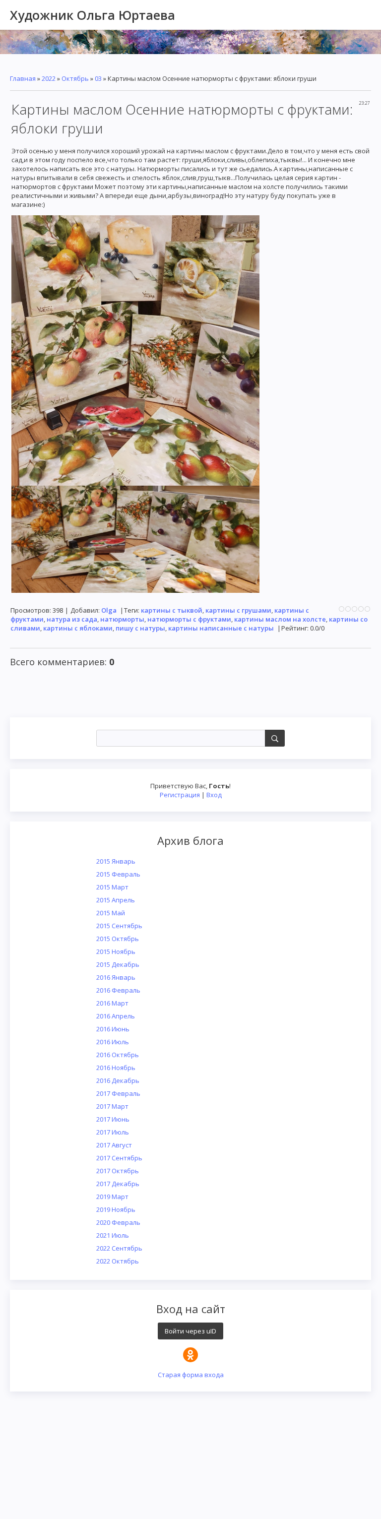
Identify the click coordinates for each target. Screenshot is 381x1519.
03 (98, 78)
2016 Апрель (115, 1016)
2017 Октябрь (117, 1170)
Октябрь (75, 78)
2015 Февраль (118, 874)
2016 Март (112, 1003)
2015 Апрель (115, 899)
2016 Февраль (118, 990)
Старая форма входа (191, 1374)
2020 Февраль (118, 1222)
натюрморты (122, 619)
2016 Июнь (112, 1028)
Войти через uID (190, 1331)
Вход (214, 794)
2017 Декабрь (117, 1183)
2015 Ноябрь (115, 951)
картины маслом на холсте (280, 619)
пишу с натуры (140, 628)
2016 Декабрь (117, 1080)
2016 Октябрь (117, 1054)
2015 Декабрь (117, 964)
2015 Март (112, 887)
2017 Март (112, 1106)
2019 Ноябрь (115, 1209)
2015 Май (110, 912)
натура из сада (72, 619)
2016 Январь (115, 977)
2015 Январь (115, 861)
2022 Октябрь (117, 1261)
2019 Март (112, 1196)
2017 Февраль (118, 1093)
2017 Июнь (112, 1119)
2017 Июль (112, 1132)
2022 (49, 78)
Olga (109, 610)
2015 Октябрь (117, 938)
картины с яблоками (78, 628)
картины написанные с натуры (221, 628)
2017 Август (114, 1144)
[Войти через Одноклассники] (190, 1354)
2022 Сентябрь (119, 1248)
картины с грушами (238, 610)
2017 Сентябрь (119, 1157)
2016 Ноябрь (115, 1067)
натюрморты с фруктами (189, 619)
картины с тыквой (171, 610)
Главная (23, 78)
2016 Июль (112, 1041)
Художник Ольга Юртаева (92, 14)
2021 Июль (112, 1235)
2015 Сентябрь (119, 925)
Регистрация (180, 794)
